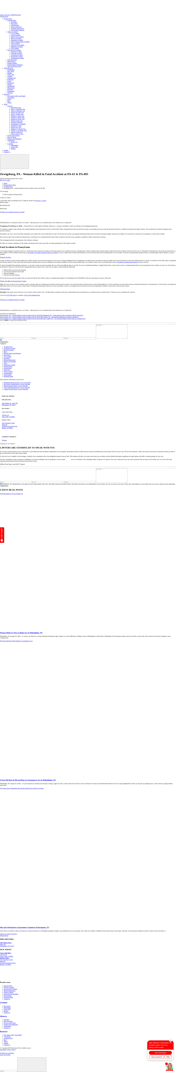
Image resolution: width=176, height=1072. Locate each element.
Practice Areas (8, 18)
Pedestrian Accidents (17, 40)
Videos (9, 102)
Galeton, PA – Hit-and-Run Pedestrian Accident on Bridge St (61, 317)
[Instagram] (70, 978)
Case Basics (10, 97)
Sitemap (6, 1043)
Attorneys (6, 1019)
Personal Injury (11, 20)
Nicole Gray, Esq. (16, 127)
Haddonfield (11, 86)
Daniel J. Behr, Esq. (17, 132)
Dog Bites (14, 22)
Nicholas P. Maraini (16, 122)
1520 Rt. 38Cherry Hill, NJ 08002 (8, 416)
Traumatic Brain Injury (17, 28)
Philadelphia (10, 69)
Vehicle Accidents (12, 32)
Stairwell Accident (16, 51)
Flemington (10, 83)
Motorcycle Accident (10, 361)
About (5, 104)
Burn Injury (14, 23)
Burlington (10, 79)
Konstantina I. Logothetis (18, 124)
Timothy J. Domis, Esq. (18, 117)
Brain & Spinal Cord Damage (12, 353)
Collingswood (11, 78)
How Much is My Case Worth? (16, 96)
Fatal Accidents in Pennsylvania (13, 194)
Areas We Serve (8, 68)
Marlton (9, 73)
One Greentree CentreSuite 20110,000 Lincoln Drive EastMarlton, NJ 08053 (9, 425)
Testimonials (11, 140)
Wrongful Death (12, 60)
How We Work (11, 137)
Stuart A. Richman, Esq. (18, 111)
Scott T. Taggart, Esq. (17, 114)
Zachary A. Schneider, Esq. (19, 130)
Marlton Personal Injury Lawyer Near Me (16, 386)
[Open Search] (14, 161)
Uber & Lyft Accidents (17, 45)
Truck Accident (8, 371)
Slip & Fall (7, 370)
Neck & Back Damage (17, 30)
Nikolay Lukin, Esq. (17, 120)
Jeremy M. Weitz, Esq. (17, 112)
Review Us (14, 142)
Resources (7, 94)
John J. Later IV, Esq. (17, 134)
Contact (68, 459)
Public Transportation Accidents (20, 42)
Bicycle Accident (9, 350)
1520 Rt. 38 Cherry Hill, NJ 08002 (6, 954)
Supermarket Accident (17, 58)
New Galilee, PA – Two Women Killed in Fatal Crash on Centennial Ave (64, 318)
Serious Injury (8, 368)
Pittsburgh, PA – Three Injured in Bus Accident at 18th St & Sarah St (63, 315)
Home (5, 183)
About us (3, 1016)
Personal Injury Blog (10, 185)
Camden (9, 76)
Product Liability (12, 63)
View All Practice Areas (14, 66)
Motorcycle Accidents (17, 37)
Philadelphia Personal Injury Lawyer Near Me (17, 382)
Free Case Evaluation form (32, 295)
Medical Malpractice (9, 360)
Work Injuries (11, 61)
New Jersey (10, 71)
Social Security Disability (11, 994)
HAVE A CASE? (5, 180)
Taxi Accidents (15, 43)
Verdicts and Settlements (14, 139)
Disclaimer (3, 1049)
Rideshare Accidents (17, 46)
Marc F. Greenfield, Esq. (18, 109)
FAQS (9, 99)
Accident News (8, 186)
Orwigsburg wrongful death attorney (127, 262)
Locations (10, 144)
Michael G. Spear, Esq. (17, 116)
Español (6, 150)
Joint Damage (15, 25)
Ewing (9, 81)
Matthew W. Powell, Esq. (18, 129)
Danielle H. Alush (16, 125)
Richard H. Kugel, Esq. (18, 119)
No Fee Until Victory (13, 135)
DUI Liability (15, 48)
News (5, 363)
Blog (8, 101)
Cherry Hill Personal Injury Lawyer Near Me (17, 387)
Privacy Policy (11, 1049)
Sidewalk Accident (16, 53)
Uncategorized (8, 373)
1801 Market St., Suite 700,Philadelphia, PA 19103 (10, 404)
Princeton (10, 89)
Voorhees (10, 93)
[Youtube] (97, 978)
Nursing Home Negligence (15, 65)
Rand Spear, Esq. (16, 107)
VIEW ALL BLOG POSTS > (9, 934)
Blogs (5, 352)
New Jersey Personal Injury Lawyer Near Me (17, 384)
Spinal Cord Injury (16, 27)
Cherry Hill (10, 74)
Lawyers (9, 106)
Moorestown (11, 88)
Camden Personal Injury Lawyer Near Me (16, 389)
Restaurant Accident (17, 56)
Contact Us (7, 152)
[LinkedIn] (42, 978)
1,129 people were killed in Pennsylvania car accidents (42, 252)
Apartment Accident (17, 55)
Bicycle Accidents (16, 38)
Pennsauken (10, 91)
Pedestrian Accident (9, 365)
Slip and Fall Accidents (14, 50)
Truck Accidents (15, 35)
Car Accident (7, 356)
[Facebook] (14, 978)
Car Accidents (15, 33)
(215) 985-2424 (11, 295)
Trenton (9, 84)
